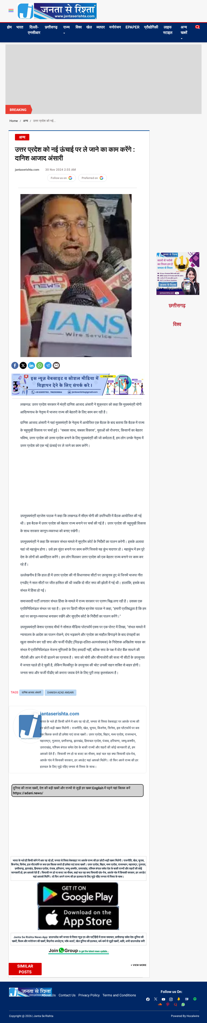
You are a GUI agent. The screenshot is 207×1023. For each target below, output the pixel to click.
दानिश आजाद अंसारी (31, 692)
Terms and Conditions (119, 995)
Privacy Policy (89, 995)
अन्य (25, 121)
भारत (19, 27)
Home (14, 121)
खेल (89, 27)
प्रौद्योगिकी (151, 27)
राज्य (66, 27)
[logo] (57, 11)
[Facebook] (14, 364)
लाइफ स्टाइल (167, 30)
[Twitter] (23, 364)
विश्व (79, 27)
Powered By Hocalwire (185, 1016)
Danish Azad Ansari (60, 692)
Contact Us (67, 995)
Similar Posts (25, 969)
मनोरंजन (115, 27)
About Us (49, 995)
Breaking (18, 110)
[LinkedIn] (31, 364)
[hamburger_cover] (11, 10)
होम (9, 27)
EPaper (132, 27)
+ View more (138, 965)
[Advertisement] (103, 74)
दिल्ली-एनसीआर (34, 30)
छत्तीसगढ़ (51, 27)
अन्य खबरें (184, 30)
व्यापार (100, 27)
